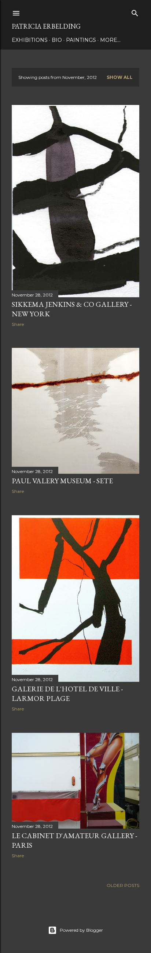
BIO (57, 40)
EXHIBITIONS (30, 40)
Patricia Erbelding (46, 26)
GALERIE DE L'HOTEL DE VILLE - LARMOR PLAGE (67, 693)
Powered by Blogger (81, 930)
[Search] (134, 11)
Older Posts (123, 885)
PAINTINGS (81, 40)
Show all (120, 77)
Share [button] (18, 324)
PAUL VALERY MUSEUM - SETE (62, 480)
